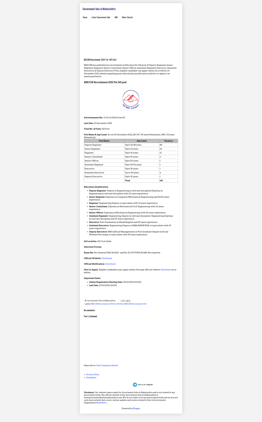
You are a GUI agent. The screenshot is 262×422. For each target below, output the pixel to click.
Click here (107, 258)
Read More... (102, 403)
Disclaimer (91, 377)
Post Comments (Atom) (107, 365)
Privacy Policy (92, 374)
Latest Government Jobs (101, 17)
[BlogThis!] (124, 301)
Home (85, 17)
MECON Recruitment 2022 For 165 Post (107, 304)
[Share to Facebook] (127, 301)
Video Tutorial (127, 17)
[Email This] (122, 301)
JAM (116, 17)
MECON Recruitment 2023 (135, 304)
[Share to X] (126, 301)
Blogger (136, 408)
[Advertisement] (131, 37)
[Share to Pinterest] (129, 301)
